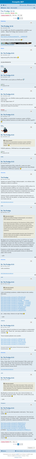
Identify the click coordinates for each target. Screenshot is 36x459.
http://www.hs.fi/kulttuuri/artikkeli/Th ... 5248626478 (14, 36)
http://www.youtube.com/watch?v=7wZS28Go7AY (13, 428)
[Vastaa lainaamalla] (31, 23)
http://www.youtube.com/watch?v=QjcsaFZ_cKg (13, 340)
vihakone (3, 320)
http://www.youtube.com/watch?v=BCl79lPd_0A (13, 426)
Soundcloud (3, 44)
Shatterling (3, 21)
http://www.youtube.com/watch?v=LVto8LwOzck (13, 344)
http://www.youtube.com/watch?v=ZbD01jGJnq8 (13, 339)
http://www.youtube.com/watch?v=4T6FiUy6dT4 (13, 424)
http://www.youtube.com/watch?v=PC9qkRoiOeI (13, 308)
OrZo (16, 13)
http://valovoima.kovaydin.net (7, 202)
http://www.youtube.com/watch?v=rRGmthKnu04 (13, 297)
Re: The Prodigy (6, 210)
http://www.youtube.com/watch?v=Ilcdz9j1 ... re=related (15, 300)
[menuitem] (4, 5)
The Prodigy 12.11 (7, 11)
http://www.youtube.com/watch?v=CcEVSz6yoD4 (13, 342)
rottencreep (7, 13)
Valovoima (3, 172)
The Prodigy (4, 177)
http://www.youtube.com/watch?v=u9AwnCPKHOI (13, 310)
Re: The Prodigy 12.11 (7, 53)
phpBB (17, 454)
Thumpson (3, 403)
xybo (2, 205)
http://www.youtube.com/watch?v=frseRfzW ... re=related (15, 305)
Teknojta (12, 13)
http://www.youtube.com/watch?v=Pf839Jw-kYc (19, 429)
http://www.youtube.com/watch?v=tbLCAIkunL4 (13, 298)
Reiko (2, 125)
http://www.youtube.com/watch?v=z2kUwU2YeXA (13, 307)
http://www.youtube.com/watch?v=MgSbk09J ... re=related (15, 303)
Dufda (2, 156)
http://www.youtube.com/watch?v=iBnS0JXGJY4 (13, 423)
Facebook (8, 44)
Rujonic (2, 48)
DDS (2, 89)
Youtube (12, 44)
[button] (22, 18)
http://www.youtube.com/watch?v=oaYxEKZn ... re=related (16, 302)
